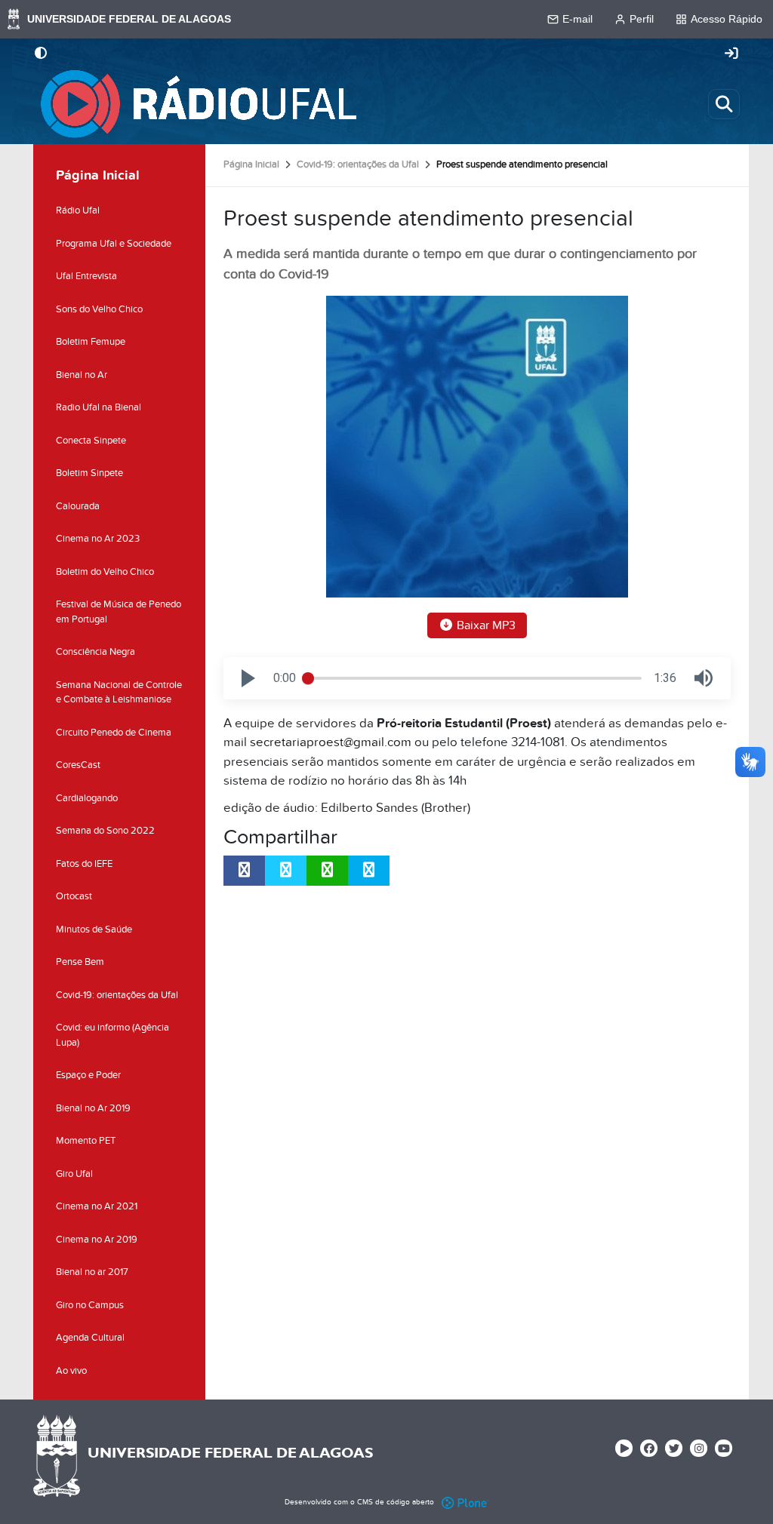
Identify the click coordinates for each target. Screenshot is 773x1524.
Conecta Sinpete (91, 441)
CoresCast (78, 765)
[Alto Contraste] (40, 54)
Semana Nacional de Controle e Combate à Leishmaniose (119, 692)
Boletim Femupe (90, 342)
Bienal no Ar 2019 (93, 1108)
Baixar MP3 (485, 625)
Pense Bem (80, 962)
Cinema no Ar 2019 (96, 1240)
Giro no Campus (90, 1305)
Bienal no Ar (81, 375)
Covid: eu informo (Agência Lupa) (112, 1035)
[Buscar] (724, 104)
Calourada (78, 506)
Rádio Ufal (78, 210)
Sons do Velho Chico (99, 309)
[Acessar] (731, 54)
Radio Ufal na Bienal (98, 407)
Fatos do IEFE (84, 864)
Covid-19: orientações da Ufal (358, 164)
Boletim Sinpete (89, 473)
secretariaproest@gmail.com (330, 742)
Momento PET (85, 1141)
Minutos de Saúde (94, 929)
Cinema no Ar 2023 (98, 539)
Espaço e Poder (88, 1075)
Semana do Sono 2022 (105, 831)
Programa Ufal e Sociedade (113, 244)
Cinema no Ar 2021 (96, 1206)
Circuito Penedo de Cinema (113, 733)
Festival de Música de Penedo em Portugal (118, 611)
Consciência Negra (95, 652)
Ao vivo (71, 1371)
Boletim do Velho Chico (105, 572)
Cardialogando (87, 798)
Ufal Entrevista (86, 276)
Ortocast (74, 896)
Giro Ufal (74, 1174)
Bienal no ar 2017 (92, 1272)
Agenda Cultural (90, 1338)
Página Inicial (251, 164)
